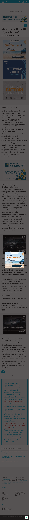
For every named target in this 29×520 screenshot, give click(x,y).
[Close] (24, 252)
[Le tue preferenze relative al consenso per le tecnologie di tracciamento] (26, 517)
